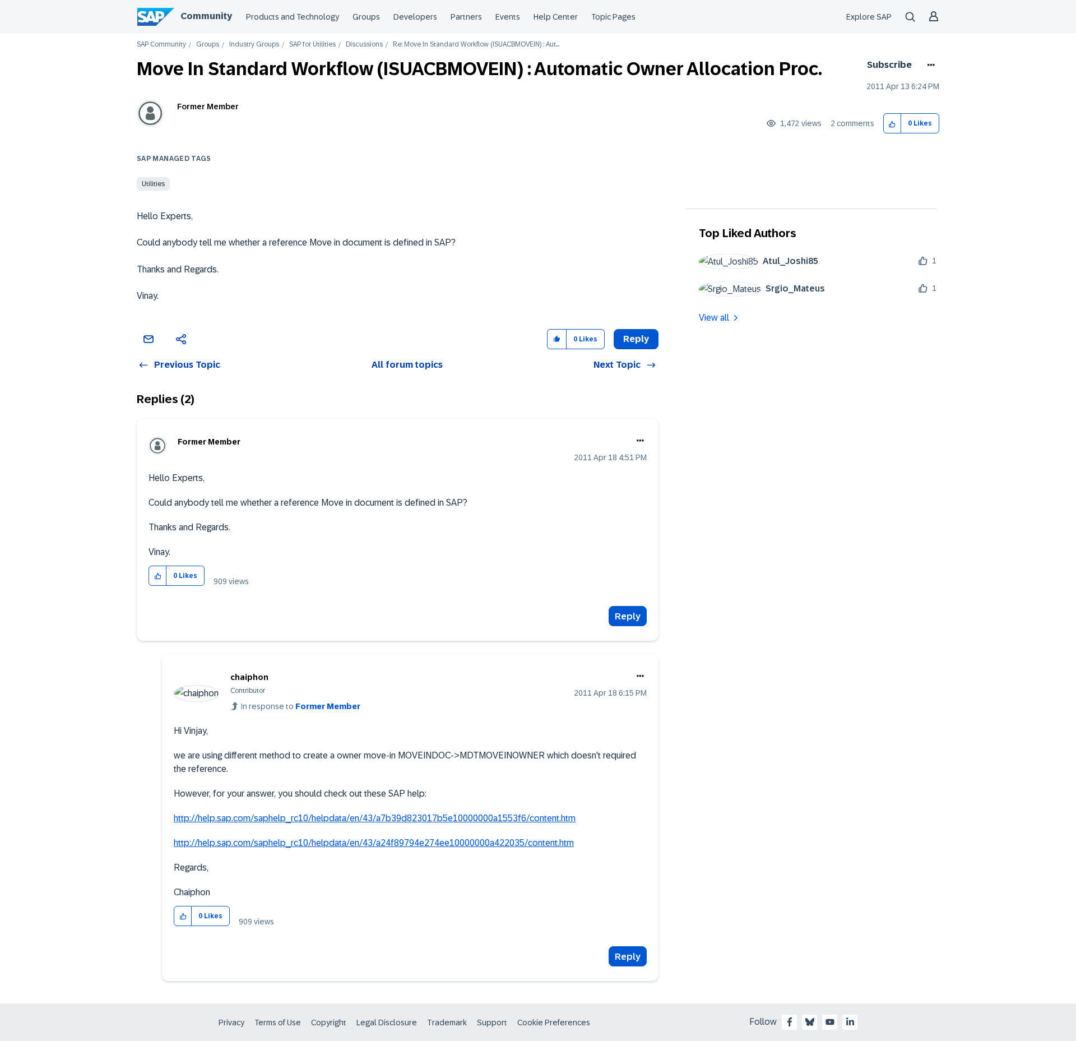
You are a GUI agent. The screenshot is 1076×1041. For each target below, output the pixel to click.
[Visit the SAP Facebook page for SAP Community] (789, 1021)
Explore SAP (869, 16)
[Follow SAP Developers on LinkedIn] (850, 1021)
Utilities (153, 184)
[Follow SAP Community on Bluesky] (809, 1021)
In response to (300, 706)
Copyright (328, 1022)
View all (714, 317)
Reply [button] (636, 339)
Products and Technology (292, 16)
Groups (366, 16)
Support (492, 1022)
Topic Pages (613, 16)
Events (507, 16)
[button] (892, 123)
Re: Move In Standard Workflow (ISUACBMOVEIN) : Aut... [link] (476, 44)
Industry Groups (254, 44)
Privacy (231, 1022)
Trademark (447, 1022)
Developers (415, 16)
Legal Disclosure (386, 1022)
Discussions (364, 44)
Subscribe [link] (889, 65)
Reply (628, 616)
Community (206, 16)
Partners (466, 16)
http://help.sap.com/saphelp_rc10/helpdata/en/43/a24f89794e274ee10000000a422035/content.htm (374, 843)
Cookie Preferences (553, 1022)
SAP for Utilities (312, 44)
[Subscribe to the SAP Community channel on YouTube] (829, 1021)
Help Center (556, 16)
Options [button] (929, 65)
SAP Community (161, 44)
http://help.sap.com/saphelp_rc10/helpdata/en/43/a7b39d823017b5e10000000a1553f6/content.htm (375, 818)
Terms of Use (277, 1022)
